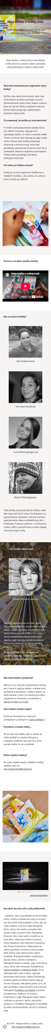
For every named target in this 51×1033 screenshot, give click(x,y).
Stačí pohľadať (36, 719)
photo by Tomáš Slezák (38, 896)
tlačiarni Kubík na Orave (16, 701)
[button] (5, 1027)
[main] (26, 22)
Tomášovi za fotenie (25, 990)
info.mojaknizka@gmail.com (18, 659)
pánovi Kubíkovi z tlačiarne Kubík (21, 969)
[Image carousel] (26, 877)
